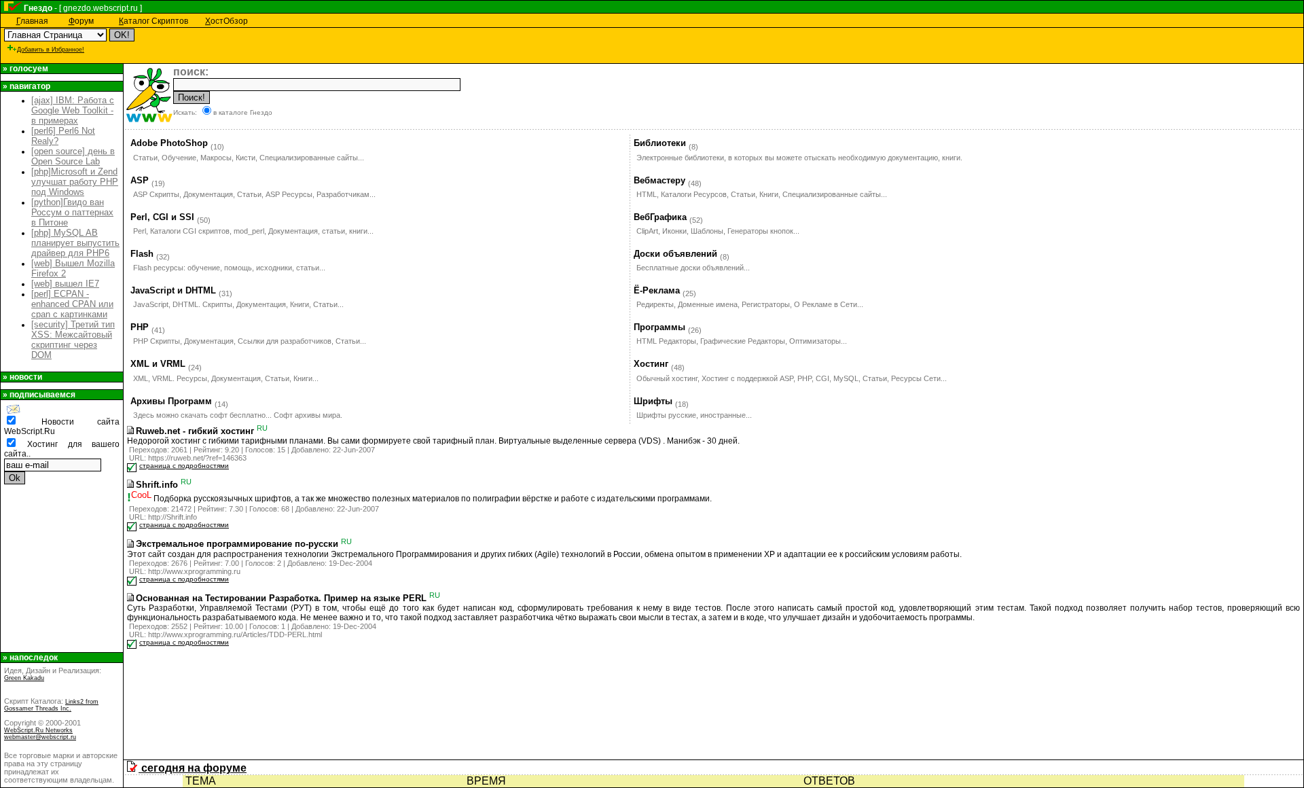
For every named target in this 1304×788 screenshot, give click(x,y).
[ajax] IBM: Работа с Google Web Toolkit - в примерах (72, 110)
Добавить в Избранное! (50, 49)
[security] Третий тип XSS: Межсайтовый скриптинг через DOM (73, 339)
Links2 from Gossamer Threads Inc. (51, 705)
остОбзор (226, 21)
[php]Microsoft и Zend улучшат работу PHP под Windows (74, 181)
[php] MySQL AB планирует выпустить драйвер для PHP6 (75, 243)
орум (81, 21)
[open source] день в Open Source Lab (73, 156)
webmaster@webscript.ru (40, 737)
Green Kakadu (24, 678)
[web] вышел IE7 (65, 284)
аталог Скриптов (153, 21)
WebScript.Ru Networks (38, 730)
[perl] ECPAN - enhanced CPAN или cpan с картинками (72, 304)
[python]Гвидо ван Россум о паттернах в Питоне (72, 212)
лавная (32, 21)
